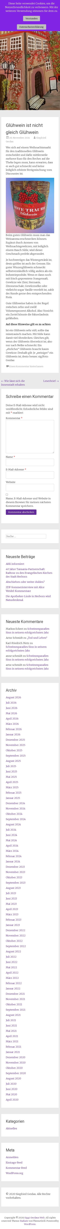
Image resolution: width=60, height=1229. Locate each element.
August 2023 (13, 887)
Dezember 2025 (15, 739)
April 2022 (12, 972)
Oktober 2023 (14, 877)
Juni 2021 (11, 1025)
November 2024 (15, 808)
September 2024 (16, 819)
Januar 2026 (13, 734)
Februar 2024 (14, 856)
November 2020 (16, 1062)
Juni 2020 (11, 1089)
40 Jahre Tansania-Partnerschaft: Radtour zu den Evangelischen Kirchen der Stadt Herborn (29, 573)
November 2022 (16, 935)
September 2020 (16, 1073)
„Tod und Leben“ (37, 637)
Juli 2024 (11, 829)
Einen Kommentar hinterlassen (26, 366)
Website (10, 482)
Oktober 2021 (14, 1004)
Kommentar (14, 418)
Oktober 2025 (14, 750)
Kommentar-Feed (16, 1167)
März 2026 (12, 723)
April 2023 (12, 909)
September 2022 (16, 946)
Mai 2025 (11, 776)
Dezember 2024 (15, 803)
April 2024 (12, 845)
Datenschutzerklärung (31, 27)
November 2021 (15, 999)
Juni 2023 (11, 898)
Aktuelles (11, 1128)
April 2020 (12, 1099)
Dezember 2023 (15, 866)
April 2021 (12, 1036)
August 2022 (13, 951)
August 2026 (13, 697)
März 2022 (12, 977)
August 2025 (13, 760)
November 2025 (15, 745)
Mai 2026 (11, 713)
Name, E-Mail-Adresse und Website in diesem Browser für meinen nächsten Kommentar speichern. (28, 502)
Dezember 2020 (15, 1057)
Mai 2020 (11, 1094)
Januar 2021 (13, 1052)
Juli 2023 (11, 893)
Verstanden (32, 18)
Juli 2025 (11, 766)
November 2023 (15, 872)
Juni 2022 (11, 962)
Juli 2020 (11, 1083)
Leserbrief (51, 380)
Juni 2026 (11, 708)
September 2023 (15, 882)
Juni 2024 (11, 835)
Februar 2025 (13, 792)
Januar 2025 (13, 798)
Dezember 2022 (15, 930)
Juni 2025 (11, 771)
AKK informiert (15, 563)
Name (10, 456)
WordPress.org (14, 1173)
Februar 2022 (14, 983)
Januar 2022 (13, 988)
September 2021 (15, 1009)
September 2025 (16, 755)
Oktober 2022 (14, 940)
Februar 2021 (13, 1046)
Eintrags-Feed (14, 1162)
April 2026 (12, 718)
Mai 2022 (11, 967)
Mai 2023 (11, 903)
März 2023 (12, 914)
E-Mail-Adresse (16, 469)
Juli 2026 (11, 702)
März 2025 (12, 787)
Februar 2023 (13, 919)
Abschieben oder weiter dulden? (25, 581)
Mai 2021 (11, 1030)
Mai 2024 (11, 840)
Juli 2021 (11, 1020)
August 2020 (13, 1078)
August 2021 (13, 1015)
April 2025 (12, 782)
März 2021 (12, 1041)
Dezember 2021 (15, 993)
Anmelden (12, 1157)
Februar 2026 (14, 729)
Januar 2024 (13, 861)
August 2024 (13, 824)
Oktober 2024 (14, 813)
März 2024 (12, 850)
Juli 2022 (11, 956)
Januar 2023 (13, 925)
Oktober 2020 (14, 1067)
